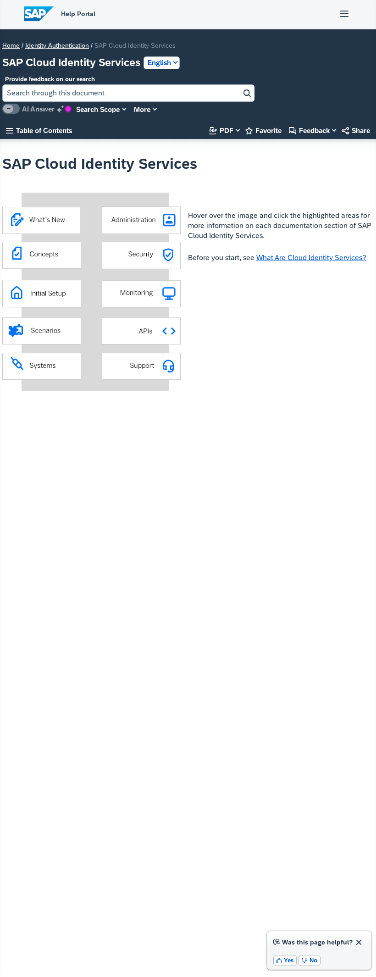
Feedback (309, 130)
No (309, 960)
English (159, 63)
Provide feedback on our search (50, 79)
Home (11, 45)
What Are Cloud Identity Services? (311, 257)
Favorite (263, 130)
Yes (285, 960)
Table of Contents (39, 130)
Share (356, 130)
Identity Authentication (57, 45)
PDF (221, 130)
